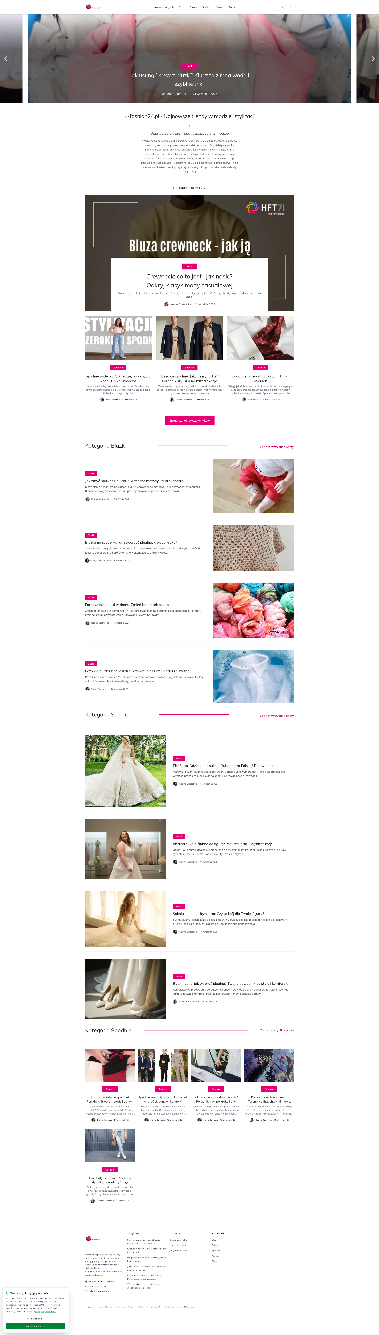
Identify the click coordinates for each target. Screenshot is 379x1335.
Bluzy (232, 7)
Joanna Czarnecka (178, 1245)
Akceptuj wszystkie (35, 1326)
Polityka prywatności (124, 1307)
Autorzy (175, 1233)
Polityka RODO (153, 1307)
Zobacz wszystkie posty (277, 447)
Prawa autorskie (105, 1307)
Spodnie (206, 7)
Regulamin (89, 1307)
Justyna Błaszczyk (178, 1250)
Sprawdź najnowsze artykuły (189, 420)
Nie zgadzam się (35, 1318)
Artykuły (133, 1233)
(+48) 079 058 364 (97, 1286)
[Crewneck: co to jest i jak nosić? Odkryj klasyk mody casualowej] (189, 253)
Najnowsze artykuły (163, 7)
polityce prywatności (46, 1311)
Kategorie (218, 1233)
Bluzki (182, 7)
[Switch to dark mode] (291, 7)
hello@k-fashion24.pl (99, 1291)
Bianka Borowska (178, 1240)
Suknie (193, 7)
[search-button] (283, 7)
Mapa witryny (190, 1307)
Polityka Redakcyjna (172, 1307)
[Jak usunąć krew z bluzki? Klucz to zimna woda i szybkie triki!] (189, 58)
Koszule (220, 7)
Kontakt (140, 1307)
